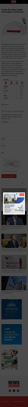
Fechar (22, 194)
